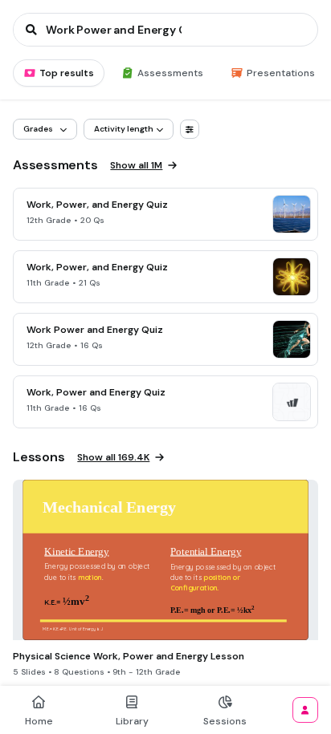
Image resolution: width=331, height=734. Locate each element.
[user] (305, 710)
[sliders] (189, 129)
